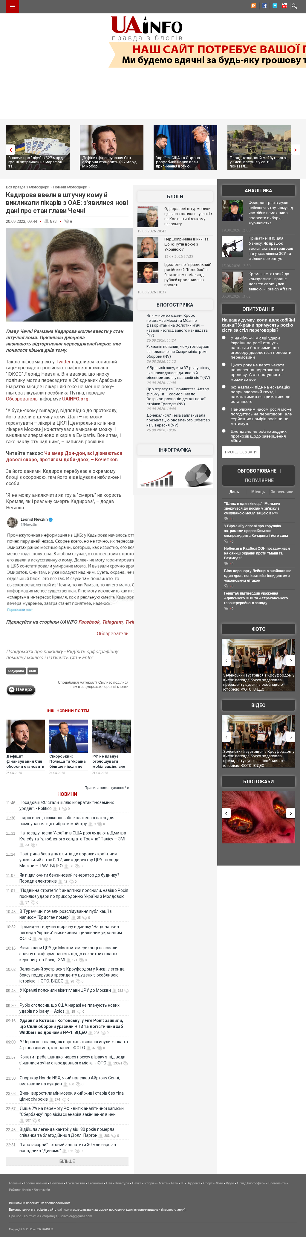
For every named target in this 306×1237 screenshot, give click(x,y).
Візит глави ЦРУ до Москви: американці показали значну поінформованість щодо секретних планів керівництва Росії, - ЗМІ (68, 953)
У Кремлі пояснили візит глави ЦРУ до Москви (65, 990)
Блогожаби (258, 781)
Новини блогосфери (70, 187)
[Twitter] (273, 6)
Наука (136, 1183)
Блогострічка (175, 305)
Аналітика (258, 191)
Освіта (162, 1183)
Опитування (258, 309)
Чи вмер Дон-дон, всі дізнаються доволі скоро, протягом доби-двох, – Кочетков (64, 456)
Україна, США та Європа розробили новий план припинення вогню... (178, 162)
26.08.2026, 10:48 (161, 409)
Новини (67, 794)
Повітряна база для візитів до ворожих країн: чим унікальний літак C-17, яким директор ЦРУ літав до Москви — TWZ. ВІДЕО (69, 859)
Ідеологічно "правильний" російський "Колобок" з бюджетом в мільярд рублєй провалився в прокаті (188, 274)
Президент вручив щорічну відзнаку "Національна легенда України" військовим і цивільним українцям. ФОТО (71, 932)
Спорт (207, 1183)
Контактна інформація (40, 1216)
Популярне (259, 480)
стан (32, 671)
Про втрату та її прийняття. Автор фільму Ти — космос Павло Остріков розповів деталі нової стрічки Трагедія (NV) (177, 396)
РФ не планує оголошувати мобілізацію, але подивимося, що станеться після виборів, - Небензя (111, 769)
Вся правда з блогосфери (27, 187)
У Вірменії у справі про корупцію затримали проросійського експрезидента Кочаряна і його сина (256, 531)
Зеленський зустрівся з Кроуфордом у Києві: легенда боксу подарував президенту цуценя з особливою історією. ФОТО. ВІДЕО (72, 975)
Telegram (112, 622)
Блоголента (277, 1183)
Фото (259, 629)
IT (182, 1183)
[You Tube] (283, 6)
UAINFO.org (75, 399)
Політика (56, 1183)
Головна (15, 1183)
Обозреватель (22, 399)
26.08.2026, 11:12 (161, 361)
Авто (174, 1183)
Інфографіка (175, 450)
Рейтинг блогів (20, 1190)
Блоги (175, 196)
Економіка (95, 1183)
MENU (12, 6)
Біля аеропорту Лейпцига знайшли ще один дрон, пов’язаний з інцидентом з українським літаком (257, 576)
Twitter (63, 362)
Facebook (89, 622)
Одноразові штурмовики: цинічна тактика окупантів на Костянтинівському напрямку (188, 216)
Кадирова (16, 671)
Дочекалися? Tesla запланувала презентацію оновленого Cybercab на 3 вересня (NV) (178, 420)
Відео (258, 705)
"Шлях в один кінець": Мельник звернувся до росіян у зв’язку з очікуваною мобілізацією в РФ (252, 508)
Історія (149, 1183)
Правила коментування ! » (107, 788)
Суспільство (75, 1183)
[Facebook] (263, 6)
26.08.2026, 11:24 (161, 340)
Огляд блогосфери (251, 1183)
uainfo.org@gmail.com (76, 1216)
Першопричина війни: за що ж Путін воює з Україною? (186, 244)
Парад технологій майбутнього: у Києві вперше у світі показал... (258, 162)
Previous (9, 149)
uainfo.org (64, 1209)
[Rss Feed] (253, 6)
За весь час (282, 492)
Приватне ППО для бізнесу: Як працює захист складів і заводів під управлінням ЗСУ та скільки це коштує (271, 248)
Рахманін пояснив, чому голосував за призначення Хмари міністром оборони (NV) (177, 351)
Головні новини (35, 1183)
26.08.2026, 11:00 (161, 383)
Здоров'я (193, 1183)
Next (297, 149)
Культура (122, 1183)
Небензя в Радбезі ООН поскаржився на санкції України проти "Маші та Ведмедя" (257, 553)
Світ (109, 1183)
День (234, 492)
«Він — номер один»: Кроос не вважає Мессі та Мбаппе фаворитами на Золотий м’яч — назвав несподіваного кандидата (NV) (177, 325)
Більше (67, 1161)
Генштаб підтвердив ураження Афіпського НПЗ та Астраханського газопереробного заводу (256, 598)
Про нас (15, 1216)
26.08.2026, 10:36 (161, 430)
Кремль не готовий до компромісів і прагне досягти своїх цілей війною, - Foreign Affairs (270, 281)
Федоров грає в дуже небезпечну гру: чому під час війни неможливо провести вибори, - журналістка (271, 212)
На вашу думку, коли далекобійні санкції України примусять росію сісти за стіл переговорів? (258, 325)
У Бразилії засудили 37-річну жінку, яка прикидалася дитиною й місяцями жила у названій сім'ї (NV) (178, 372)
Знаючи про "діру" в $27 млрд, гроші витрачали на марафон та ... (36, 162)
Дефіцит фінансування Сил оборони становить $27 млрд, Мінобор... (109, 162)
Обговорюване (256, 471)
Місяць (258, 492)
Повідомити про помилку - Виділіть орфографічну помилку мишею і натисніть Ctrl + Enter (62, 655)
